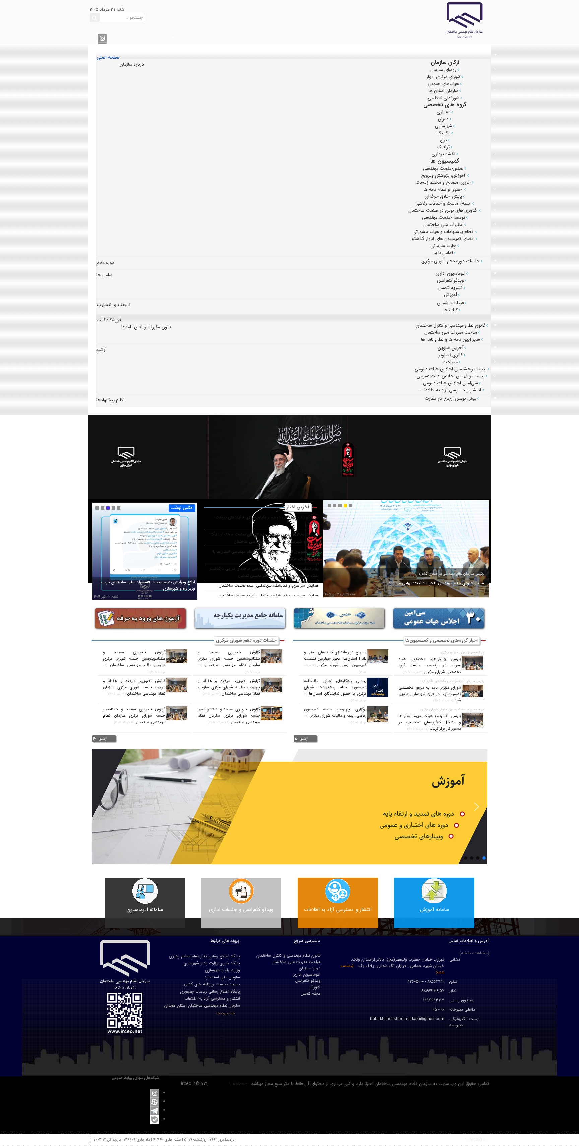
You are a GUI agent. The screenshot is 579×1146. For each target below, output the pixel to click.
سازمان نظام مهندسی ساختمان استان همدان (202, 1005)
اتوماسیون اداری (450, 273)
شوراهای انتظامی (443, 98)
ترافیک (443, 147)
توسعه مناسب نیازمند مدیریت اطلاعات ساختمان (154, 588)
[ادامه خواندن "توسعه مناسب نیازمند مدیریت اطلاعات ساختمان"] (144, 554)
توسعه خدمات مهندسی (443, 217)
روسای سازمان (443, 69)
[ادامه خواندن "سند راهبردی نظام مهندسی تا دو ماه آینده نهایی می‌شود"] (406, 555)
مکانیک (443, 133)
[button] (102, 806)
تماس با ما (443, 252)
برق (443, 140)
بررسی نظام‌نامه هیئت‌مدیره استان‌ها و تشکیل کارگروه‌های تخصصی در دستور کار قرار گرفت (430, 722)
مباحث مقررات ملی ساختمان (450, 332)
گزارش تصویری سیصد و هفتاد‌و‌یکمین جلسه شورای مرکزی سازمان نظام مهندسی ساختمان (229, 715)
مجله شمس (310, 994)
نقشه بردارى (443, 154)
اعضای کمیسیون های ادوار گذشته (443, 238)
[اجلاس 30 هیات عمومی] (438, 618)
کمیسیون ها (444, 161)
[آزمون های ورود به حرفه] (140, 618)
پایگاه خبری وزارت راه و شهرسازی (212, 963)
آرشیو (304, 739)
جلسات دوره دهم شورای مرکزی (450, 261)
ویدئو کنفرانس (450, 280)
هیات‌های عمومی (443, 83)
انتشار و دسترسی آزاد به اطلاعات (450, 390)
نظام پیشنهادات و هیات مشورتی (443, 231)
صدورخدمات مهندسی (443, 168)
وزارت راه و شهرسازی (222, 970)
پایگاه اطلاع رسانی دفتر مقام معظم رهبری (204, 956)
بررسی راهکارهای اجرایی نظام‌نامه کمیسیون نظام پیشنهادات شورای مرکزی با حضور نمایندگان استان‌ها (335, 687)
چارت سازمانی (443, 245)
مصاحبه (450, 362)
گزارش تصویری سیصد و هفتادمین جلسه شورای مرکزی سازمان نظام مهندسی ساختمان (134, 715)
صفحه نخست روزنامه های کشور (212, 984)
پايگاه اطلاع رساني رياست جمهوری (210, 991)
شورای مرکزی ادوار (443, 76)
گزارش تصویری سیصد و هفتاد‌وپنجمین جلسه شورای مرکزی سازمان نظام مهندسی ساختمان (134, 658)
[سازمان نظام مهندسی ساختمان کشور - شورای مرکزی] (414, 19)
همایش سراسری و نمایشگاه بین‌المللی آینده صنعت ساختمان (269, 586)
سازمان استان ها (443, 90)
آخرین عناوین (450, 348)
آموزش (450, 294)
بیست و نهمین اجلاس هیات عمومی (450, 376)
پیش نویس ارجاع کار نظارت (450, 398)
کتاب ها (451, 310)
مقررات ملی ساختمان (443, 224)
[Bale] (154, 1119)
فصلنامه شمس (450, 303)
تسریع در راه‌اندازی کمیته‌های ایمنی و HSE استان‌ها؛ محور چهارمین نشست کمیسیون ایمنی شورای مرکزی (335, 658)
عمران (443, 119)
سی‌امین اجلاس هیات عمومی (450, 383)
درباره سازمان (309, 968)
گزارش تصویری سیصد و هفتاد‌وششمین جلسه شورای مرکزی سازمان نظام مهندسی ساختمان (229, 658)
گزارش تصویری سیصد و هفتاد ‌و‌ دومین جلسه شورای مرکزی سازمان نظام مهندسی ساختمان (134, 687)
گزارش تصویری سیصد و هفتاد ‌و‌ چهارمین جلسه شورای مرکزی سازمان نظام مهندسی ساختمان (229, 687)
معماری (443, 112)
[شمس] (339, 618)
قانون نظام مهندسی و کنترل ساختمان (450, 325)
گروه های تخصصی (445, 104)
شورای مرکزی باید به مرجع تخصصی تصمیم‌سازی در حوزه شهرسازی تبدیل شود (430, 694)
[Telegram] (154, 1110)
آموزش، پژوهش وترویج (443, 175)
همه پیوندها (225, 1013)
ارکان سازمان (445, 62)
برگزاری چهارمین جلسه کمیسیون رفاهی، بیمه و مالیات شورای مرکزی (335, 712)
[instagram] (102, 38)
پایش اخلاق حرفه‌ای (443, 196)
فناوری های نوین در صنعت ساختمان (443, 210)
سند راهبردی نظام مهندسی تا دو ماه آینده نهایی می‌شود (436, 583)
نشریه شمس (450, 287)
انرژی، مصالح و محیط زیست (443, 182)
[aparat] (154, 1101)
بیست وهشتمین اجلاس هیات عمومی (451, 369)
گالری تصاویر (451, 355)
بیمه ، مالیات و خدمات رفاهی (443, 203)
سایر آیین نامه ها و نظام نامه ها (450, 339)
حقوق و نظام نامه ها (443, 189)
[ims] (240, 618)
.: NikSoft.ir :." (239, 1084)
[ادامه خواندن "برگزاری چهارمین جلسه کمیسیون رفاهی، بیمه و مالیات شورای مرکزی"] (378, 714)
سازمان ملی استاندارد (222, 977)
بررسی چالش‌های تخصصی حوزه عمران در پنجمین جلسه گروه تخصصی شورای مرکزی (430, 665)
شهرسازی (443, 126)
